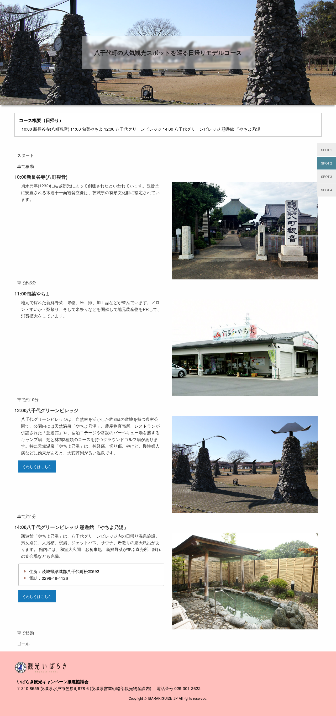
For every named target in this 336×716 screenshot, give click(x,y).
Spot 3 (326, 176)
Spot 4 (326, 190)
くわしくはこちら (37, 466)
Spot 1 (326, 149)
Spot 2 (326, 163)
